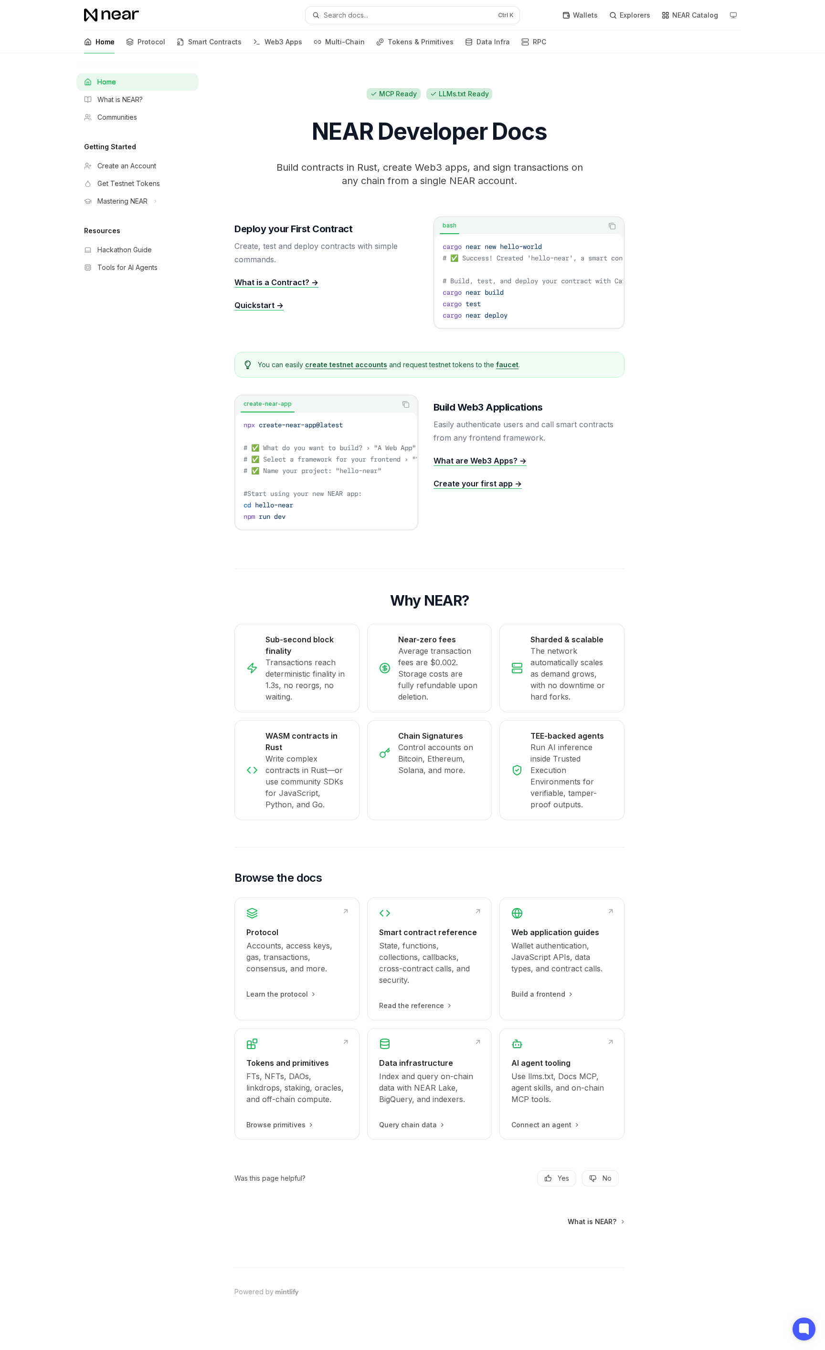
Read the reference (411, 1005)
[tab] (449, 225)
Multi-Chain (345, 42)
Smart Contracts (215, 42)
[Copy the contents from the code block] (612, 226)
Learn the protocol (277, 994)
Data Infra (493, 42)
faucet (507, 365)
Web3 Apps (283, 42)
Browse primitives (276, 1125)
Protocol (151, 42)
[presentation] (529, 281)
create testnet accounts (346, 365)
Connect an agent (541, 1125)
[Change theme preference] (733, 15)
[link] (297, 958)
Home (105, 42)
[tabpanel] (529, 281)
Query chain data (408, 1125)
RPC (539, 42)
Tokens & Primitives (421, 42)
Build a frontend (538, 994)
